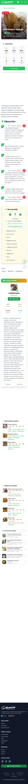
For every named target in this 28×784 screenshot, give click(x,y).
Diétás (2, 742)
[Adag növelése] (20, 214)
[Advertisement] (14, 88)
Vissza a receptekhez (9, 8)
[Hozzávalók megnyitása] (25, 261)
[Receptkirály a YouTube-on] (9, 761)
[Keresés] (21, 2)
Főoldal (3, 723)
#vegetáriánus (19, 271)
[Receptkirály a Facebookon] (2, 761)
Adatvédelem (6, 773)
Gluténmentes (4, 734)
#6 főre (4, 271)
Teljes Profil (15, 299)
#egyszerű (10, 271)
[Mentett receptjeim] (18, 2)
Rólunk (13, 774)
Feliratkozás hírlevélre (15, 766)
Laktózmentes (4, 736)
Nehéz (2, 753)
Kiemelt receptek (5, 727)
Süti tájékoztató (20, 773)
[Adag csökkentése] (10, 214)
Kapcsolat (20, 774)
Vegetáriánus (4, 740)
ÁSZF (13, 773)
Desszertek (4, 725)
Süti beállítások (14, 776)
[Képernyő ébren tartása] (25, 266)
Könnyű (3, 749)
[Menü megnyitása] (25, 2)
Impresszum (7, 774)
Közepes (3, 751)
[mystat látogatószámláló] (4, 716)
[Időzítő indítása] (24, 125)
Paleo (2, 738)
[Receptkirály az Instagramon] (6, 761)
